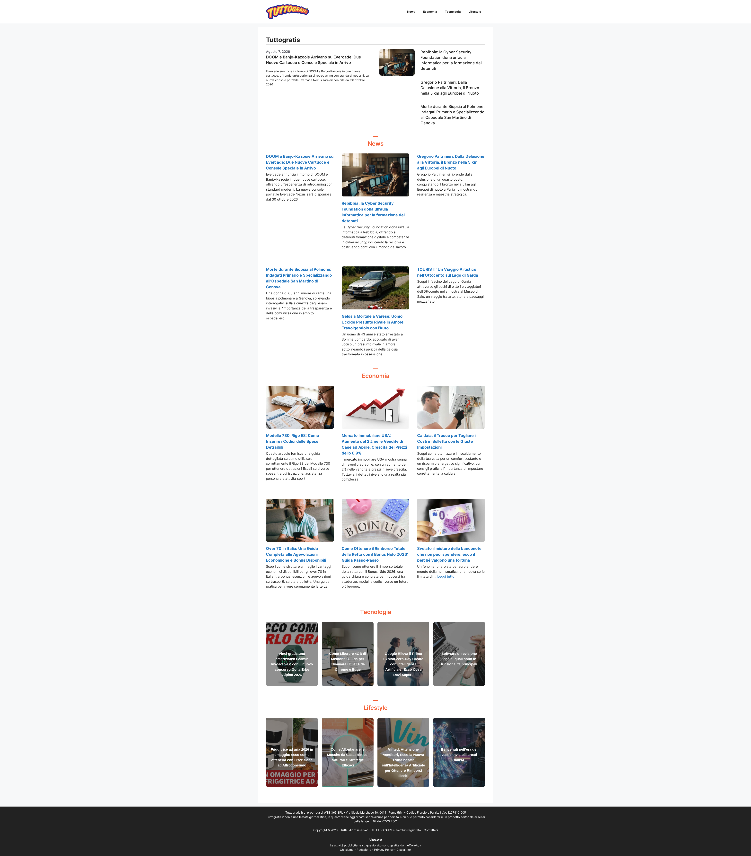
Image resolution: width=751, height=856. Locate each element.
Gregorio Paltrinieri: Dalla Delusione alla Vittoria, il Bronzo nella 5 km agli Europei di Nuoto (449, 88)
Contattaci (431, 830)
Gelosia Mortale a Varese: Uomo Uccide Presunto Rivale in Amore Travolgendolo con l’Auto (372, 322)
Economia (430, 11)
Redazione (364, 850)
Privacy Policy (383, 850)
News (411, 11)
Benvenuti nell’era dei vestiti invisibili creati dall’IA (459, 755)
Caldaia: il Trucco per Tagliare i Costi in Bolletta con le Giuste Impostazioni (446, 441)
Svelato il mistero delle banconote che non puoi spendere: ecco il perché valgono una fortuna (449, 554)
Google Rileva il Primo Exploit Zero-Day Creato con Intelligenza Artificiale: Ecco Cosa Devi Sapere (403, 664)
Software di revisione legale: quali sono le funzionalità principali (459, 659)
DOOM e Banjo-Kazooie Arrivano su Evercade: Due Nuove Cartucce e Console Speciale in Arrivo (299, 162)
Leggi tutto (445, 576)
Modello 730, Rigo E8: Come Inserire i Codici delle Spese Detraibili (292, 441)
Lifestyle (475, 11)
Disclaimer (403, 850)
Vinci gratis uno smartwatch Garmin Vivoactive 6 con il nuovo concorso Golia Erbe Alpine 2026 (292, 664)
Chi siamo (347, 850)
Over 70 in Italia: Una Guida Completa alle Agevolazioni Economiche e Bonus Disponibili (296, 554)
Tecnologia (453, 11)
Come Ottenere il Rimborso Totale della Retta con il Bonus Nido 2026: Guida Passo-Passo (375, 554)
